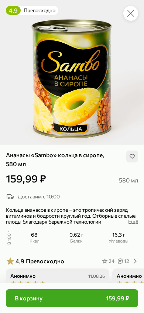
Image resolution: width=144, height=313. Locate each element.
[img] (132, 156)
